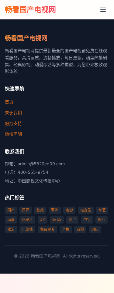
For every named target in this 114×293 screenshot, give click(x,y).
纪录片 (27, 219)
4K (42, 219)
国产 (11, 210)
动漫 (11, 219)
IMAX (56, 219)
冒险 (80, 229)
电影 (69, 210)
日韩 (25, 210)
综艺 (102, 210)
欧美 (40, 210)
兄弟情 (27, 229)
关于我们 (13, 112)
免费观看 (47, 229)
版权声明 (13, 133)
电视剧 (85, 210)
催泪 (11, 229)
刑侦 (94, 229)
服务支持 (13, 123)
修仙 (101, 219)
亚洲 (54, 210)
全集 (65, 229)
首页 (9, 101)
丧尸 (72, 219)
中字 (87, 219)
